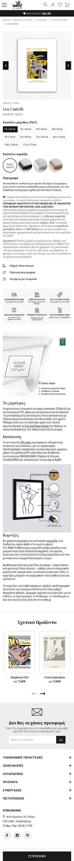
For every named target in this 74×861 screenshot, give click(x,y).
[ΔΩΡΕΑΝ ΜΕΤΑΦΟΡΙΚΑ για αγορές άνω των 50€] (14, 295)
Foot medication (54, 677)
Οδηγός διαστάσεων (22, 265)
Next (68, 65)
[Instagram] (17, 835)
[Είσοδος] (52, 4)
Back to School (38, 13)
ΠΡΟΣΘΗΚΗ (38, 856)
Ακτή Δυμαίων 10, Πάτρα (20, 816)
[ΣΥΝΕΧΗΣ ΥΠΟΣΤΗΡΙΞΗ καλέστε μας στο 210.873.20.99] (37, 310)
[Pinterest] (27, 835)
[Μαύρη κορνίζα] (25, 165)
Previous (6, 65)
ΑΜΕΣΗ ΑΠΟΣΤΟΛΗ (37, 300)
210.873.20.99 (37, 320)
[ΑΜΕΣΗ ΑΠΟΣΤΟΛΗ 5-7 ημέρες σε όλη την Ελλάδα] (37, 295)
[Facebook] (7, 835)
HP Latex (26, 442)
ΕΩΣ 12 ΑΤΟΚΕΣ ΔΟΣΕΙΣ (59, 300)
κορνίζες (52, 540)
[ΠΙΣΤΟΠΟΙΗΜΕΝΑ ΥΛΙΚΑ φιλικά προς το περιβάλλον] (59, 310)
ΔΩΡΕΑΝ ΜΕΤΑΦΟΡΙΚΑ (14, 300)
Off (46, 13)
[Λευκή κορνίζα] (40, 165)
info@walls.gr (23, 821)
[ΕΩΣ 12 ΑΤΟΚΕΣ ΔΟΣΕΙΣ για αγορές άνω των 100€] (59, 295)
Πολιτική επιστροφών (22, 272)
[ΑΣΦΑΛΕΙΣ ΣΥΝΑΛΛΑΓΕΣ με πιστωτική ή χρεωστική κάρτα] (14, 310)
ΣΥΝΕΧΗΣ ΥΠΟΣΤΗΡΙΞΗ (37, 315)
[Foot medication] (54, 652)
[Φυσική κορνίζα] (55, 165)
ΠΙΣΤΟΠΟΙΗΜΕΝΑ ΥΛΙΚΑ (60, 315)
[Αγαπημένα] (60, 4)
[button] (4, 5)
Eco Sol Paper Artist (37, 426)
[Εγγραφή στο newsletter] (60, 739)
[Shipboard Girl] (19, 652)
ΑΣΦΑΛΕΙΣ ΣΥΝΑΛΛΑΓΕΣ (14, 315)
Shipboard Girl (19, 677)
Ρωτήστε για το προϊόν (23, 279)
